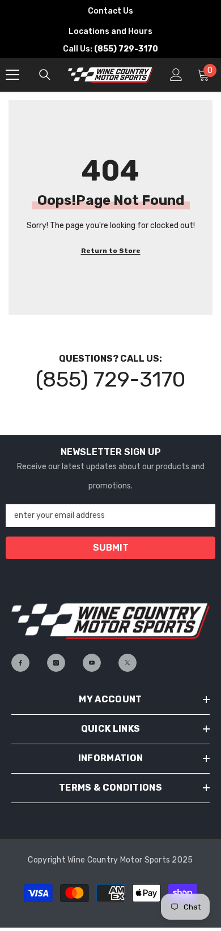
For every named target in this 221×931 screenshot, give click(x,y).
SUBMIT (111, 547)
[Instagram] (56, 663)
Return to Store (111, 251)
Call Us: (110, 49)
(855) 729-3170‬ (110, 379)
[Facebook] (20, 663)
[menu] (12, 74)
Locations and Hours (110, 31)
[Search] (45, 74)
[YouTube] (92, 663)
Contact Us (110, 11)
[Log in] (176, 74)
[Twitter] (127, 663)
